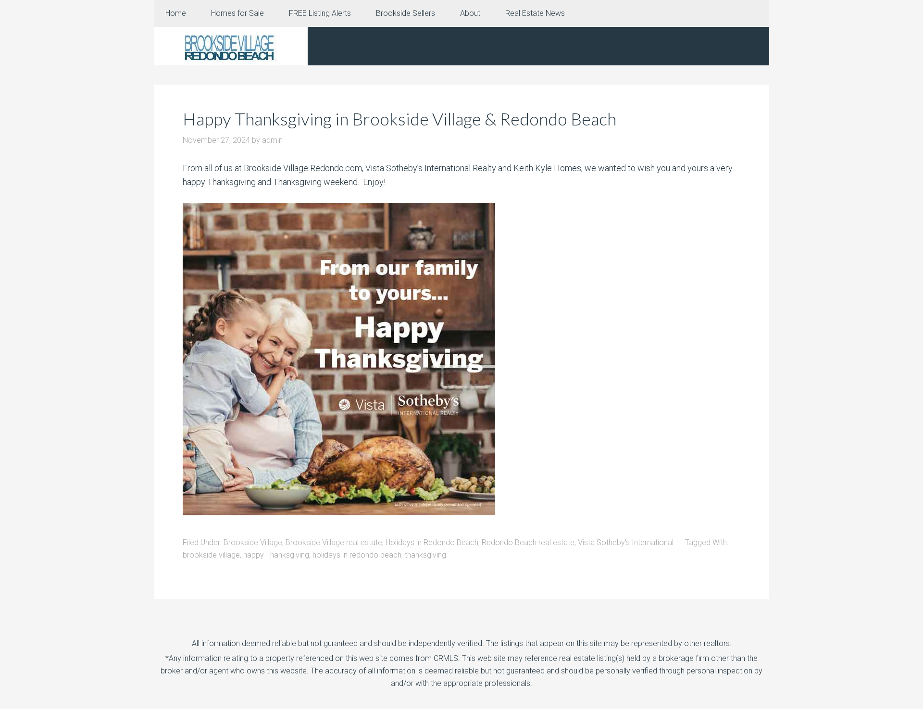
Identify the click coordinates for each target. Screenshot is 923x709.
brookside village (211, 555)
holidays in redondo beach (356, 555)
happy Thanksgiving (276, 555)
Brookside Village (253, 542)
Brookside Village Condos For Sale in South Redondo (231, 46)
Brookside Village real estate (334, 542)
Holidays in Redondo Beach (432, 542)
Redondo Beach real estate (528, 542)
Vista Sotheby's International (626, 542)
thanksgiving (425, 555)
